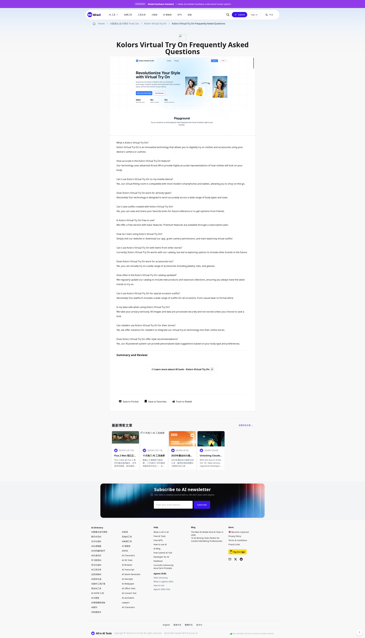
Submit (241, 14)
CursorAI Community (164, 565)
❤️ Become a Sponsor (238, 532)
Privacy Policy (234, 536)
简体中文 (177, 624)
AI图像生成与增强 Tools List (124, 23)
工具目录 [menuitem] (142, 14)
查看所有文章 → (246, 425)
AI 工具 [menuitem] (112, 14)
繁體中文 (189, 624)
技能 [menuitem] (190, 14)
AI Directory (97, 527)
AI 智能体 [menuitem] (167, 14)
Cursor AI (193, 633)
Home (101, 23)
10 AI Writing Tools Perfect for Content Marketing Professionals (206, 539)
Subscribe (202, 504)
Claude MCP (180, 633)
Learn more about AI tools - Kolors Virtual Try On (182, 369)
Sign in (254, 14)
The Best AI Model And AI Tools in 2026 (207, 533)
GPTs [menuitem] (179, 14)
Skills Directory (161, 577)
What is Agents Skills (163, 581)
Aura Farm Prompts (163, 568)
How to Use (159, 585)
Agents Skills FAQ (162, 589)
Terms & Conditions (237, 540)
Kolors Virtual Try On (155, 23)
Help (156, 527)
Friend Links (234, 544)
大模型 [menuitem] (154, 14)
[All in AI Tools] (95, 14)
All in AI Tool (137, 633)
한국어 (199, 624)
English (166, 624)
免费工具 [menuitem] (128, 14)
